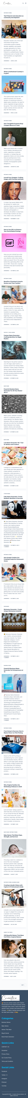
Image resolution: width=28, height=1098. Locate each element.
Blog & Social (5, 1033)
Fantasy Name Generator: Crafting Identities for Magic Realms (12, 337)
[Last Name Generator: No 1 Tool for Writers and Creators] (14, 456)
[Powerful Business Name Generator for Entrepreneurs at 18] (14, 683)
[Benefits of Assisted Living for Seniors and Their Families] (14, 294)
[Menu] (25, 3)
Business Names (6, 1022)
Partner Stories (8, 12)
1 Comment (6, 546)
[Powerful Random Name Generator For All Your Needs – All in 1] (14, 404)
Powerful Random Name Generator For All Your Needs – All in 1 (13, 390)
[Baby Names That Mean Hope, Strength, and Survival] (14, 848)
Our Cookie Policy (6, 1057)
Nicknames (6, 606)
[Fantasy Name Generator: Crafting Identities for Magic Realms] (14, 350)
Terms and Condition (7, 1061)
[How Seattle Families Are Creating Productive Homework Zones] (14, 572)
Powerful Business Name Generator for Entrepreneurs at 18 (13, 670)
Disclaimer (4, 1050)
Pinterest (4, 1082)
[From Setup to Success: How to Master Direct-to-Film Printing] (14, 744)
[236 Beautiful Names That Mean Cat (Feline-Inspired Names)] (14, 948)
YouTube (4, 1086)
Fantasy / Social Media (9, 332)
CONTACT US (5, 1047)
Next (22, 985)
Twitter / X (4, 1075)
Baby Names (5, 1026)
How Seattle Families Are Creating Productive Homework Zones (14, 559)
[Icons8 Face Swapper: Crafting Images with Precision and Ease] (14, 190)
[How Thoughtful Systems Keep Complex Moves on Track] (14, 137)
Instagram (4, 1078)
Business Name (7, 665)
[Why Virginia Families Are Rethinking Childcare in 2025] (14, 798)
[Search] (23, 3)
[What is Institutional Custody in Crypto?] (14, 85)
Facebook (4, 1071)
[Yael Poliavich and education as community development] (14, 29)
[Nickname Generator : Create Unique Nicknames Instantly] (14, 622)
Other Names (7, 493)
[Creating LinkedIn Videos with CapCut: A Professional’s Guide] (14, 898)
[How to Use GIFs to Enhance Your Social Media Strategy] (14, 242)
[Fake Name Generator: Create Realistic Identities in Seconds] (14, 510)
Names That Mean (8, 932)
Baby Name (6, 386)
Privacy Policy (5, 1054)
